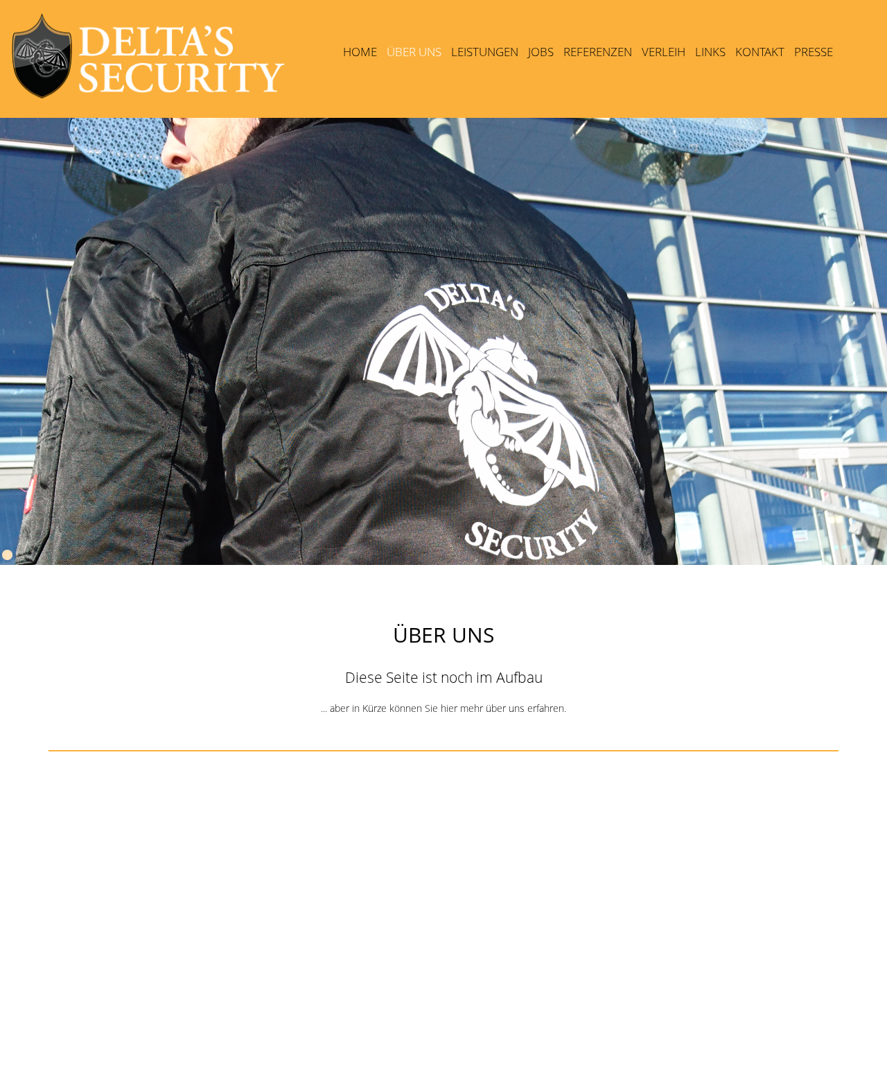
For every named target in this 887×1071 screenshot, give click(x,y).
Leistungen (484, 52)
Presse (813, 52)
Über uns (414, 54)
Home (360, 52)
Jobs (541, 52)
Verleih (663, 52)
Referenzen (597, 52)
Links (710, 52)
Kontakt (759, 52)
